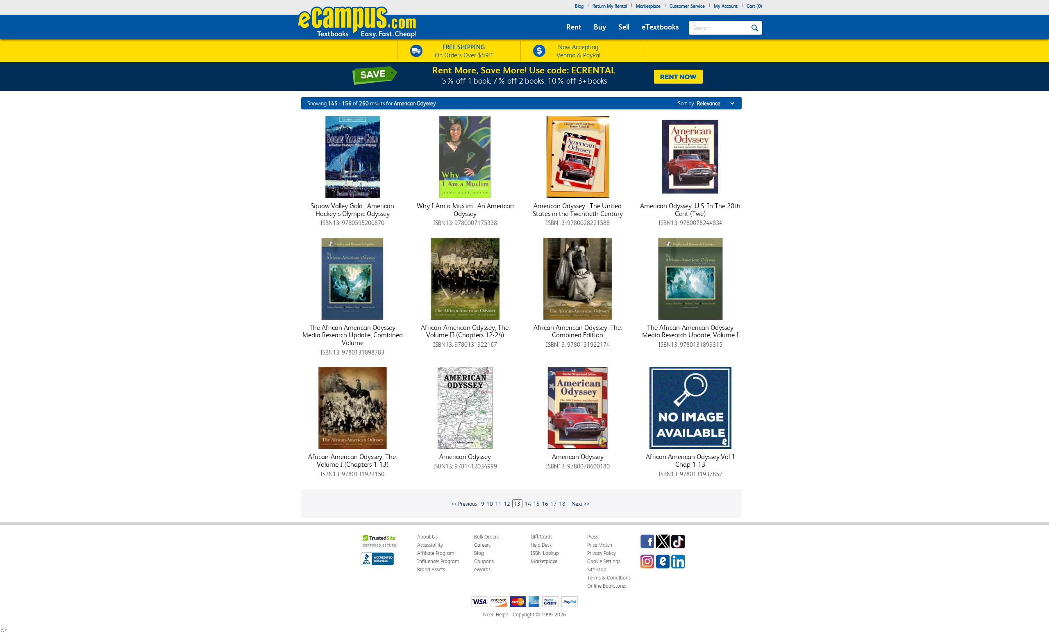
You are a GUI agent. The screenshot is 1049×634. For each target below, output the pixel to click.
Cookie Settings (603, 561)
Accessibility (430, 545)
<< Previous (464, 503)
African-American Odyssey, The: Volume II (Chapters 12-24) (465, 331)
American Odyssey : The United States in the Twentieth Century (578, 210)
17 (553, 503)
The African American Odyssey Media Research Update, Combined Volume (352, 335)
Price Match (599, 545)
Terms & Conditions (609, 578)
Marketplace (648, 6)
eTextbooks (660, 27)
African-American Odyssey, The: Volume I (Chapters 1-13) (352, 460)
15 (536, 503)
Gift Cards (541, 537)
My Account (726, 6)
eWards (482, 569)
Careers (482, 545)
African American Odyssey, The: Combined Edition (578, 331)
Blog (579, 6)
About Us (427, 537)
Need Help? (495, 614)
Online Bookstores (606, 586)
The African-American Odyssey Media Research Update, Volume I (690, 331)
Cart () (754, 6)
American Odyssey (465, 456)
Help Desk (541, 545)
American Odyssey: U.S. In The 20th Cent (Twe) (690, 210)
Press (592, 537)
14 (527, 503)
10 (489, 503)
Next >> (581, 503)
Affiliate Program (435, 553)
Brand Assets (431, 569)
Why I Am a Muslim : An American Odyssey (465, 210)
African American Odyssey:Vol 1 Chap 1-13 (690, 460)
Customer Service (687, 6)
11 (498, 503)
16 (545, 503)
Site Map (596, 569)
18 (562, 503)
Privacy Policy (601, 553)
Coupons (484, 561)
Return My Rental (610, 6)
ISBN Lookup (545, 553)
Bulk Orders (486, 537)
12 (507, 503)
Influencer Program (438, 561)
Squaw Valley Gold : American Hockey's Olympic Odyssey (352, 210)
